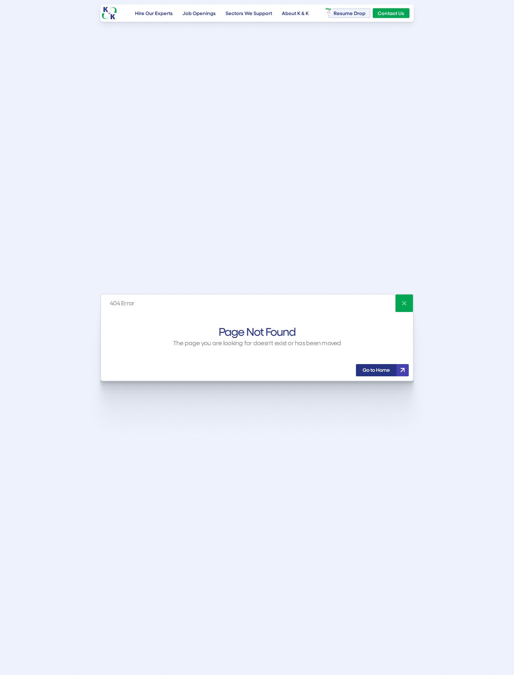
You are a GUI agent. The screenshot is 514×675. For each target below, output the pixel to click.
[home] (109, 13)
